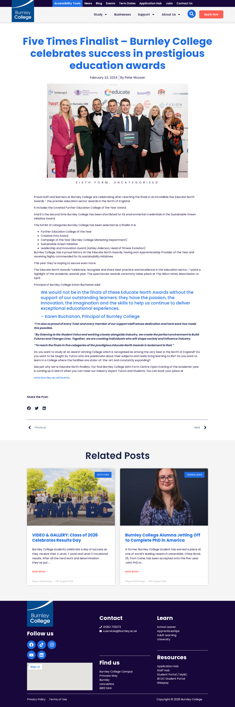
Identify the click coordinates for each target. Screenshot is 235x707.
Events (110, 3)
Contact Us (185, 3)
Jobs (169, 3)
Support (144, 14)
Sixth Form (92, 182)
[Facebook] (31, 644)
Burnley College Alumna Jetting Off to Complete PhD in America (162, 537)
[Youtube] (31, 655)
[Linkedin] (41, 655)
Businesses (122, 14)
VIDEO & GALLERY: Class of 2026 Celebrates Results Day (65, 537)
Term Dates (127, 3)
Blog (99, 3)
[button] (29, 408)
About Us (169, 14)
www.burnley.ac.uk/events (52, 378)
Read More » (39, 571)
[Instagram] (51, 644)
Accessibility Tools (67, 3)
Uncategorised (136, 182)
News (88, 3)
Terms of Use (58, 699)
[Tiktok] (41, 644)
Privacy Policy (36, 699)
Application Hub (150, 3)
